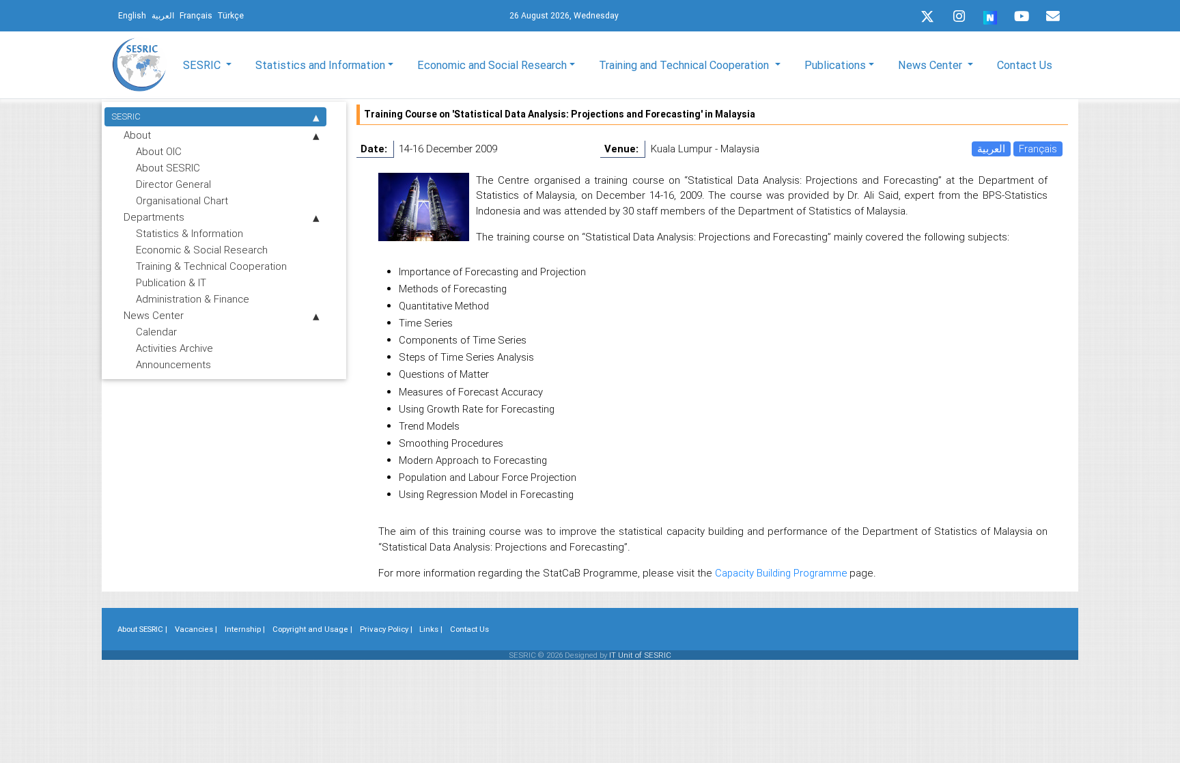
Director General (173, 184)
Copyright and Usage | (312, 629)
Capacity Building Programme (781, 572)
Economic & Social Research (202, 249)
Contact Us (1024, 65)
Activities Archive (174, 348)
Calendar (156, 331)
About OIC (159, 151)
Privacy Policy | (386, 629)
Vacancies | (196, 629)
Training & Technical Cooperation (211, 266)
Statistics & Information (189, 233)
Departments (154, 216)
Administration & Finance (192, 298)
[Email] (1053, 16)
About (137, 134)
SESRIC (126, 116)
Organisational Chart (182, 200)
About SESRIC (168, 167)
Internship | (245, 629)
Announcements (173, 364)
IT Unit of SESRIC (640, 655)
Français (1038, 148)
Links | (430, 629)
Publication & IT (171, 282)
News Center (154, 315)
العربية (991, 148)
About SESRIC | (142, 629)
